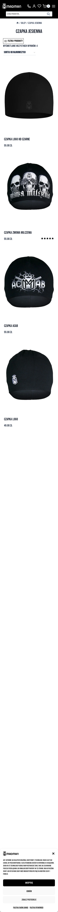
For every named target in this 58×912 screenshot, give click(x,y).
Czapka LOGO (11, 419)
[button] (53, 853)
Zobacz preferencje (29, 899)
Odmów (29, 891)
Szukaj (49, 14)
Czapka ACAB (11, 326)
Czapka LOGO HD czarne (17, 139)
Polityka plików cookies (20, 907)
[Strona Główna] (17, 23)
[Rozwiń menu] (54, 6)
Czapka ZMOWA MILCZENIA (18, 233)
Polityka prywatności (36, 907)
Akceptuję (29, 882)
